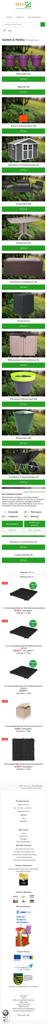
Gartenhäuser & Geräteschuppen (22, 165)
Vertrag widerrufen (23, 1015)
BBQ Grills (22, 87)
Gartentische (21, 243)
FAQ (23, 818)
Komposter (22, 321)
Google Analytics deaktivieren (23, 1011)
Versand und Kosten (23, 1004)
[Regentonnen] (23, 422)
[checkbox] (4, 512)
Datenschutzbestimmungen (34, 492)
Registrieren (23, 836)
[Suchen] (42, 24)
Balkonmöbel (22, 74)
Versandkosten (37, 786)
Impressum (23, 996)
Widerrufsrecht (23, 1007)
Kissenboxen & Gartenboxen (22, 282)
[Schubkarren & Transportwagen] (23, 461)
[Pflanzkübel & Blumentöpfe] (23, 383)
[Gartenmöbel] (23, 188)
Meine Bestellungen (23, 842)
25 (27, 577)
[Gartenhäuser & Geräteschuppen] (23, 149)
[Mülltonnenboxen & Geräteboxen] (23, 344)
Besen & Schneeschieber (21, 126)
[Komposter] (23, 305)
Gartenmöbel (21, 204)
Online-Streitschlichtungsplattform (23, 1009)
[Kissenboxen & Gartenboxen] (23, 266)
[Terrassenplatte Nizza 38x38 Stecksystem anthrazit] (23, 712)
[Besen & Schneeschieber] (23, 110)
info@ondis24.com (23, 811)
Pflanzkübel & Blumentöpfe (21, 399)
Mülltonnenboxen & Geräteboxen (22, 360)
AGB (23, 998)
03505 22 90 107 (23, 805)
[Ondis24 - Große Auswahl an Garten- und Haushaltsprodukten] (23, 5)
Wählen (27, 572)
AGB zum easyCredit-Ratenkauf (23, 1000)
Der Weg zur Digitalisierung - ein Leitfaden (23, 987)
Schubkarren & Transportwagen (22, 477)
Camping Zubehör (22, 555)
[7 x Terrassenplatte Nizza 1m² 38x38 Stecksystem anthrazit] (23, 594)
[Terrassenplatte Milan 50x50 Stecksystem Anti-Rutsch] (23, 750)
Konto (24, 833)
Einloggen (23, 839)
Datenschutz (23, 1002)
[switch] (5, 1020)
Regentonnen (21, 438)
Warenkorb (23, 821)
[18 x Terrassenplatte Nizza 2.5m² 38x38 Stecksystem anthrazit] (23, 672)
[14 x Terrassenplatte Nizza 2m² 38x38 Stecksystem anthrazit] (23, 632)
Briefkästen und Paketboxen (22, 542)
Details (23, 79)
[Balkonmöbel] (23, 58)
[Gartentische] (23, 227)
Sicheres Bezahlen (23, 892)
